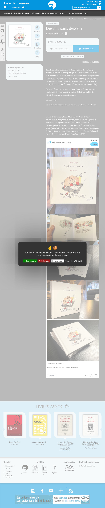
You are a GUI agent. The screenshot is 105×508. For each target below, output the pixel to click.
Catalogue (25, 13)
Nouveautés (8, 13)
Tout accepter (31, 261)
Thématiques (35, 13)
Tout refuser (44, 261)
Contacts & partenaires (74, 13)
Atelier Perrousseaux (16, 3)
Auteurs (62, 13)
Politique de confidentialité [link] (73, 261)
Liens (86, 13)
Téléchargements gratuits (49, 13)
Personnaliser (57, 261)
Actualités (17, 13)
